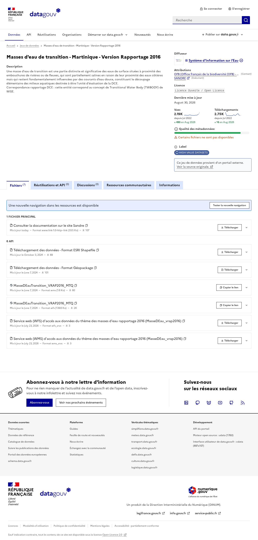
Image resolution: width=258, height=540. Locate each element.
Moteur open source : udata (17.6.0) (213, 435)
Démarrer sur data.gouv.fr (105, 35)
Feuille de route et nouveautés (87, 435)
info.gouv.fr (178, 513)
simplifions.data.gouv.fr (144, 429)
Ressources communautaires (129, 185)
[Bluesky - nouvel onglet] (209, 403)
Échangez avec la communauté (88, 448)
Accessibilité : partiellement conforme (136, 526)
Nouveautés (142, 35)
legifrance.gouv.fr (149, 513)
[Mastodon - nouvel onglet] (198, 403)
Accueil (10, 46)
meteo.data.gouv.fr (142, 435)
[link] (211, 9)
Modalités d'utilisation (36, 526)
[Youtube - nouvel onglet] (220, 403)
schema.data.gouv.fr (20, 461)
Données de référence (21, 435)
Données (14, 35)
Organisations (71, 35)
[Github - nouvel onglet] (231, 403)
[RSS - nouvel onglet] (243, 403)
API (29, 35)
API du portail (201, 429)
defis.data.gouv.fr (141, 454)
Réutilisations (46, 35)
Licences (13, 526)
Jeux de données (29, 46)
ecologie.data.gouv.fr (143, 448)
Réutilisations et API (51, 184)
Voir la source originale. (193, 167)
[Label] (176, 147)
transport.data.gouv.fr (144, 442)
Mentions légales (99, 526)
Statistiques (76, 454)
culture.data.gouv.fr (142, 461)
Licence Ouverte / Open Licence (199, 90)
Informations (169, 185)
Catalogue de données (21, 442)
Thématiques (15, 429)
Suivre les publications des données (28, 448)
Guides (74, 429)
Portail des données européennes (27, 454)
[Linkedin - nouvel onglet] (186, 403)
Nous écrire (165, 35)
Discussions (88, 184)
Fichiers (18, 185)
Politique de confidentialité (69, 526)
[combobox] (211, 20)
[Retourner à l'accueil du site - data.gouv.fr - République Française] (55, 494)
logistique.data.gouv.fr (144, 467)
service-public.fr (206, 513)
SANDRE (180, 78)
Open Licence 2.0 (112, 535)
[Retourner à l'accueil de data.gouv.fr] (45, 14)
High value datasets (193, 152)
